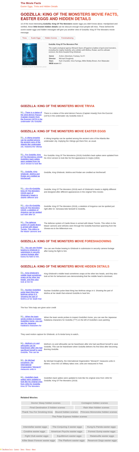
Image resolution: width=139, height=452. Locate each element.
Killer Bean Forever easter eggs (38, 440)
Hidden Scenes (51, 38)
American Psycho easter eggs (66, 431)
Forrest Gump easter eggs (101, 431)
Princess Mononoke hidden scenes (99, 412)
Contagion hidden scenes (94, 403)
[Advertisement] (69, 85)
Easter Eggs (36, 38)
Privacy (28, 449)
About (34, 449)
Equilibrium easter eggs (69, 436)
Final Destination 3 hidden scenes (47, 407)
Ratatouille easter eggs (102, 436)
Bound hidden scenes (66, 412)
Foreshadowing (67, 38)
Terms (22, 449)
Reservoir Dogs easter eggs (102, 440)
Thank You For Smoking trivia (37, 412)
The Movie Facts (7, 449)
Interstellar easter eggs (35, 427)
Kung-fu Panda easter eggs (101, 427)
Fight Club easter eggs (36, 436)
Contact (16, 449)
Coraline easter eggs (34, 431)
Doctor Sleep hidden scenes (45, 403)
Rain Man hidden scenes (96, 407)
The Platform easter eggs (71, 440)
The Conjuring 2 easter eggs (67, 427)
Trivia (24, 38)
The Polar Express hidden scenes (69, 416)
